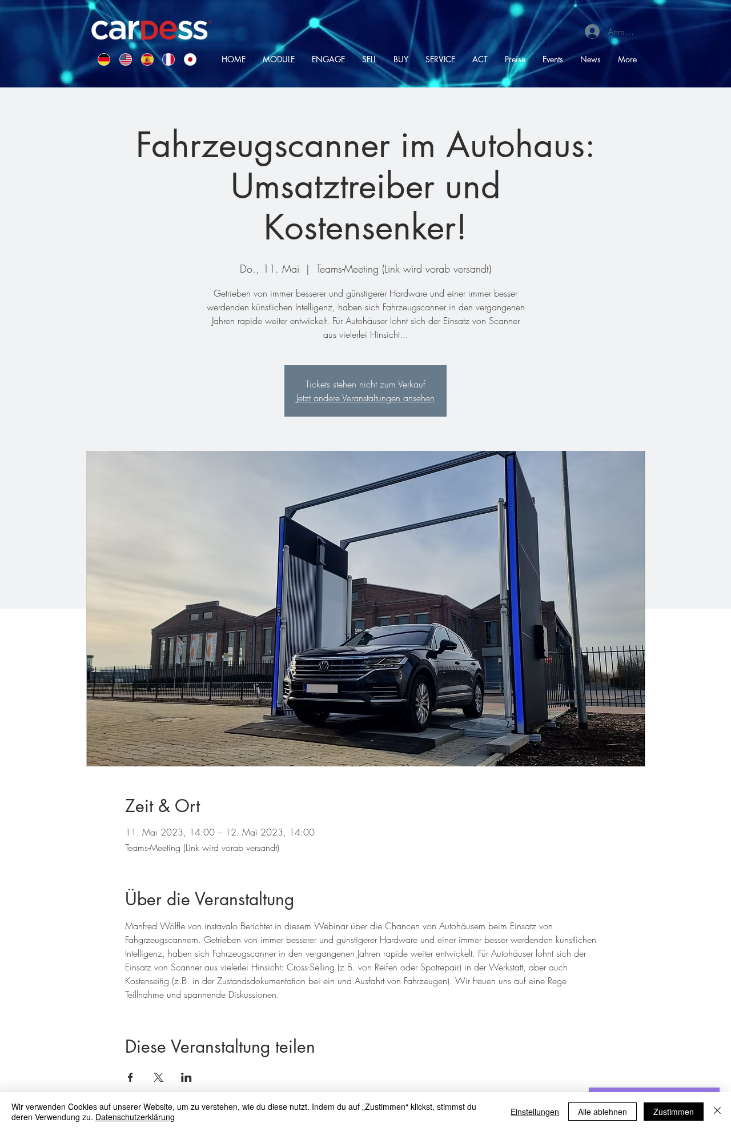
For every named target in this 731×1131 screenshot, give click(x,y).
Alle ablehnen (602, 1111)
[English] (121, 59)
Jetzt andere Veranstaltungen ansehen (365, 397)
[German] (100, 59)
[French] (164, 59)
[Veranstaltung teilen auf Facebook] (130, 1077)
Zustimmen (673, 1111)
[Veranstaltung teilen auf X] (158, 1077)
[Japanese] (186, 59)
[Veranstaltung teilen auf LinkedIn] (186, 1077)
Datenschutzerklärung (135, 1116)
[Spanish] (143, 59)
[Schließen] (717, 1111)
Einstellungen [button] (535, 1111)
